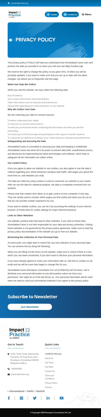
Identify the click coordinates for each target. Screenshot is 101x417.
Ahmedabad (16, 391)
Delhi (30, 391)
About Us (49, 358)
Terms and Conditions (49, 377)
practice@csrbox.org (19, 3)
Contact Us (50, 371)
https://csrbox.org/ (74, 66)
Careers (48, 387)
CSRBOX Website (53, 354)
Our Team (49, 363)
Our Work (49, 367)
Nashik (40, 391)
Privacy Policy (51, 383)
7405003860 (16, 369)
